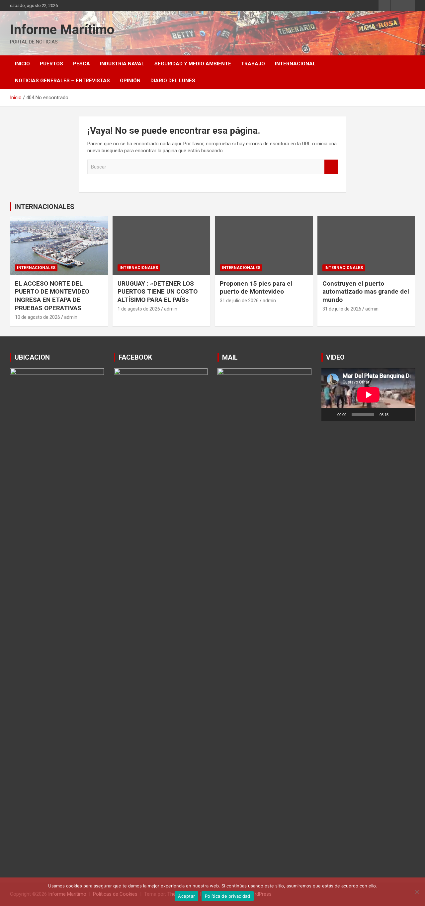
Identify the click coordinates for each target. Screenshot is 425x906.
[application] (368, 394)
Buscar (331, 167)
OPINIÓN (130, 81)
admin (70, 317)
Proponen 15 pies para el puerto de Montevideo (256, 288)
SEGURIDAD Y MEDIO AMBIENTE (192, 64)
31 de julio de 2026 (239, 300)
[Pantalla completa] (406, 414)
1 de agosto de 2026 (139, 309)
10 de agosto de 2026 (37, 317)
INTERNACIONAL (295, 64)
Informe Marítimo (62, 29)
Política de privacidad (227, 896)
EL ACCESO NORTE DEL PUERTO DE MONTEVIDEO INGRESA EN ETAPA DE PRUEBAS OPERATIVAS (52, 296)
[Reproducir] (330, 414)
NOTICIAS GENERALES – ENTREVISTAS (62, 81)
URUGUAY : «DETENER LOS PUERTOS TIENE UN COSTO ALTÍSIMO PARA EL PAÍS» (158, 292)
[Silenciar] (395, 414)
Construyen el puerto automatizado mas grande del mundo (365, 292)
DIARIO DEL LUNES (172, 81)
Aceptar (186, 896)
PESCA (81, 64)
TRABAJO (253, 64)
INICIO (22, 64)
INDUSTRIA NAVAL (122, 64)
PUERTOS (51, 64)
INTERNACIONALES (44, 207)
